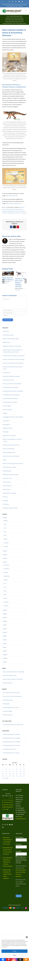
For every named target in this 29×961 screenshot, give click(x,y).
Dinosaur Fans (5, 209)
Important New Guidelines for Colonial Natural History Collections (7, 874)
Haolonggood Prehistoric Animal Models (13, 417)
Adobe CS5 (21, 207)
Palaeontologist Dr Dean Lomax (11, 707)
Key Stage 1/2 (6, 420)
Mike (4, 207)
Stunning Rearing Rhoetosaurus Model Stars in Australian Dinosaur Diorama (7, 862)
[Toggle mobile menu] (26, 10)
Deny (14, 955)
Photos (5, 460)
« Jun (3, 778)
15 (16, 771)
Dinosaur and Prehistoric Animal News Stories (13, 368)
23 (20, 773)
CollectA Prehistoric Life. (12, 195)
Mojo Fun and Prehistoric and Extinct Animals (12, 440)
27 (9, 776)
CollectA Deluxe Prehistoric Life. (14, 203)
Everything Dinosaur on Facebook (11, 734)
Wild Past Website (7, 715)
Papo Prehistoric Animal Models (11, 456)
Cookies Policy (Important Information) (13, 679)
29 (17, 776)
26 (6, 776)
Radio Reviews (6, 489)
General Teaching (7, 409)
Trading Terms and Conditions (20, 874)
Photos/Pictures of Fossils (9, 467)
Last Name (18, 851)
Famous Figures (7, 406)
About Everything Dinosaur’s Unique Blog (13, 671)
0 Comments (24, 212)
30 (20, 776)
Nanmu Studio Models (8, 448)
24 (24, 773)
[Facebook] (2, 824)
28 (13, 776)
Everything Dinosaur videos (10, 402)
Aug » (7, 778)
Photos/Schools (7, 471)
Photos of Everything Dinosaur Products (11, 212)
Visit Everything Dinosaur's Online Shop (13, 724)
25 (3, 776)
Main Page (22, 211)
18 (2, 773)
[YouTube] (9, 824)
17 (23, 771)
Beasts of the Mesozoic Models (11, 338)
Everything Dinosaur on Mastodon (11, 741)
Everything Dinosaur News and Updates (13, 391)
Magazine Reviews (7, 428)
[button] (27, 937)
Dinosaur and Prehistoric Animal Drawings (13, 359)
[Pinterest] (7, 824)
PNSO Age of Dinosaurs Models (11, 474)
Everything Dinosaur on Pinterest (11, 745)
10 (23, 769)
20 (10, 773)
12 (6, 771)
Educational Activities (8, 380)
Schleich (5, 497)
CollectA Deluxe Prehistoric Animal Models (14, 355)
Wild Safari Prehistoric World (10, 508)
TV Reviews (6, 504)
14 (13, 771)
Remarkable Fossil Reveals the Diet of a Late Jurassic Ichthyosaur (7, 851)
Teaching (5, 500)
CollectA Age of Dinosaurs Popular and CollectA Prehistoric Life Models (12, 351)
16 (20, 771)
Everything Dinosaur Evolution (10, 387)
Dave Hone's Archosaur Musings (11, 692)
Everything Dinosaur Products (13, 211)
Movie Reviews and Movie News (11, 445)
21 (13, 773)
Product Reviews (7, 485)
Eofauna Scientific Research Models (12, 383)
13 (9, 771)
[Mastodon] (12, 824)
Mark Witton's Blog (8, 700)
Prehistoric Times (7, 478)
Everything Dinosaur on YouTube (11, 752)
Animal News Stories (8, 335)
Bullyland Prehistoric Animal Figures (12, 346)
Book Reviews (6, 342)
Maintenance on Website (9, 435)
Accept (14, 951)
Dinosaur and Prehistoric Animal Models (13, 363)
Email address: (20, 837)
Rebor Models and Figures (9, 493)
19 (6, 773)
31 (23, 776)
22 (17, 773)
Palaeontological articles (9, 452)
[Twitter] (5, 824)
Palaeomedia (6, 703)
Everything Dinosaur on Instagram (11, 738)
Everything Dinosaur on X (9, 749)
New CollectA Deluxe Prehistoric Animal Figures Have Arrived (7, 841)
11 (2, 771)
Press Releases (7, 482)
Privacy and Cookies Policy (9, 675)
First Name (19, 844)
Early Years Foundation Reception (11, 376)
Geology (5, 413)
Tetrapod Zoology (7, 711)
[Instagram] (2, 827)
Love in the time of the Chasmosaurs (12, 696)
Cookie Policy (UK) (7, 683)
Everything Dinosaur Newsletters (11, 394)
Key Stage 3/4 (6, 424)
